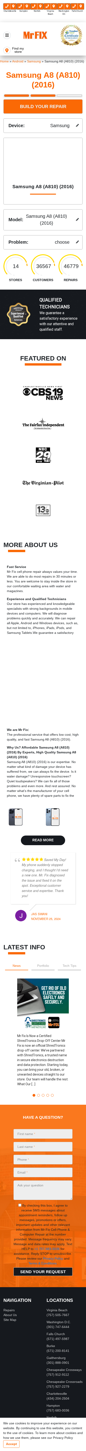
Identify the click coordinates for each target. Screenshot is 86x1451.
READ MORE (43, 840)
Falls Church (56, 1334)
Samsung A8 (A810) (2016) (37, 219)
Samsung (38, 125)
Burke (51, 1346)
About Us (10, 1315)
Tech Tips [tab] (69, 965)
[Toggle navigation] (7, 35)
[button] (43, 1034)
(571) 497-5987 (58, 1339)
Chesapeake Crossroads (65, 1382)
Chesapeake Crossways (64, 1370)
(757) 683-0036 (58, 1410)
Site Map (9, 1320)
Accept (11, 1444)
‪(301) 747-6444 (58, 1327)
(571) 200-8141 (58, 1351)
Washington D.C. (59, 1322)
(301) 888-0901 (58, 1362)
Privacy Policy (53, 1258)
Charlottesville (57, 1393)
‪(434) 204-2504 (58, 1398)
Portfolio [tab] (43, 965)
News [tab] (17, 965)
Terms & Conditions (42, 1263)
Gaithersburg (56, 1358)
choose (38, 242)
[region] (43, 319)
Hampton (53, 1405)
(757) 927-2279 (58, 1386)
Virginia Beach (57, 1310)
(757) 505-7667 (58, 1315)
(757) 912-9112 (58, 1374)
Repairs (9, 1310)
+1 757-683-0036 (47, 1249)
